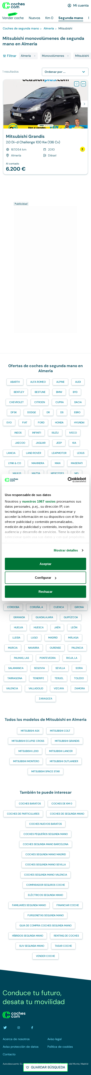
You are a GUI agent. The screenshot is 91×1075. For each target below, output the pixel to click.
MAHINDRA (38, 463)
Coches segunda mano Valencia (45, 874)
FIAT (24, 422)
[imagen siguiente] (84, 104)
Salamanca (15, 668)
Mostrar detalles (66, 550)
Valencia (12, 688)
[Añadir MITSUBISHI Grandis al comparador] (83, 83)
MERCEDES (57, 473)
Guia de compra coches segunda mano (45, 925)
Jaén (57, 627)
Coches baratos (30, 803)
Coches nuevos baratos (45, 824)
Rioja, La (71, 658)
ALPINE (60, 382)
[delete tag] (34, 56)
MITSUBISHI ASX (30, 730)
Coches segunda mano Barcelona (45, 844)
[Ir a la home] (13, 5)
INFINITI (36, 432)
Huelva (18, 627)
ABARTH (15, 382)
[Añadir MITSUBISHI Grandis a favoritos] (76, 83)
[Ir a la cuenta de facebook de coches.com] (32, 1027)
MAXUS (17, 473)
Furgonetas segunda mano (46, 915)
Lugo (34, 637)
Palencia (77, 647)
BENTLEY (19, 392)
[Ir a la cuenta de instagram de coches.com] (18, 1027)
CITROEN (39, 402)
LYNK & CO (14, 463)
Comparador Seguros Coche (45, 885)
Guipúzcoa (71, 617)
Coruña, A (36, 607)
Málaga (73, 637)
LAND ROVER (33, 453)
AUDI (78, 382)
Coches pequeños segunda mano (45, 834)
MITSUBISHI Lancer (61, 751)
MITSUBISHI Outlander (64, 761)
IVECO (73, 432)
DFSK (14, 412)
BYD (75, 392)
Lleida (16, 637)
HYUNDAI (79, 422)
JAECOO (20, 443)
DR (48, 412)
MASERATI (77, 463)
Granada (19, 617)
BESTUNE (40, 392)
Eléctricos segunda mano (45, 895)
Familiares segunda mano (29, 905)
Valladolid (36, 688)
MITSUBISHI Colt (60, 730)
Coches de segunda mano (67, 813)
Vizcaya (59, 688)
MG (76, 473)
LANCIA (11, 453)
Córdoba (13, 607)
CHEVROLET (16, 402)
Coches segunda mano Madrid (45, 854)
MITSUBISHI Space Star (45, 771)
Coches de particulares (23, 813)
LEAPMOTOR (59, 453)
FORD (41, 422)
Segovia (39, 668)
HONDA (59, 422)
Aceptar (45, 563)
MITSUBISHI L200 (28, 751)
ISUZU (55, 432)
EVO (9, 422)
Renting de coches (66, 935)
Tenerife (38, 678)
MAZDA (36, 473)
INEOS (18, 432)
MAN (57, 463)
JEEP (59, 443)
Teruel (59, 678)
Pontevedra (48, 658)
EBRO (77, 412)
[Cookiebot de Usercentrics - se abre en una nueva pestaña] (67, 480)
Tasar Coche (63, 946)
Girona (79, 607)
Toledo (79, 678)
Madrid (53, 637)
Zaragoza (45, 698)
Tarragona (14, 678)
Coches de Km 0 (61, 803)
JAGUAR (41, 443)
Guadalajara (44, 617)
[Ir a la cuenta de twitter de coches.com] (5, 1027)
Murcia (13, 647)
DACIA (78, 402)
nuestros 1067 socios (39, 501)
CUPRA (59, 402)
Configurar (43, 577)
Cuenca (59, 607)
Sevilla (60, 668)
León (74, 627)
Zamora (79, 688)
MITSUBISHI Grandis (67, 741)
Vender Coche (45, 956)
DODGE (31, 412)
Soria (79, 668)
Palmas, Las (21, 658)
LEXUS (80, 453)
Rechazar (46, 591)
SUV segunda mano (31, 946)
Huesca (39, 627)
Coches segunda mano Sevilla (45, 864)
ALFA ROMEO (38, 382)
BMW (59, 392)
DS (61, 412)
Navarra (33, 647)
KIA (74, 443)
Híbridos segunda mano (27, 935)
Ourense (55, 647)
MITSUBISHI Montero (26, 761)
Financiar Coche (68, 905)
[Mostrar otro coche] (45, 125)
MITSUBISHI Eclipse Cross (28, 741)
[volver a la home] (14, 1014)
